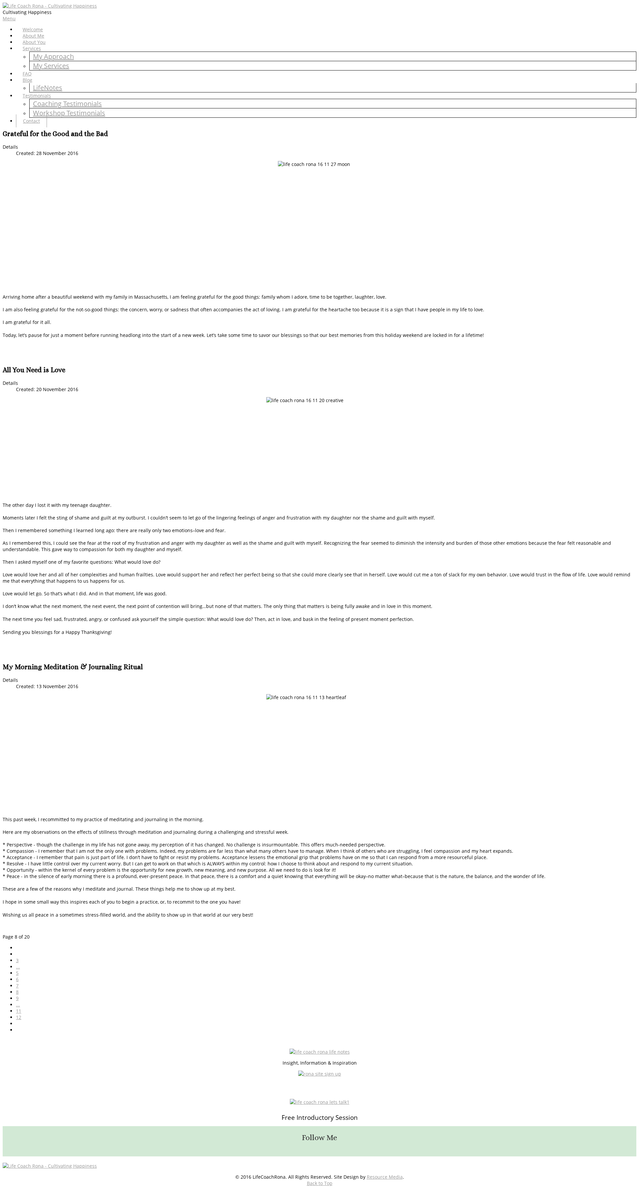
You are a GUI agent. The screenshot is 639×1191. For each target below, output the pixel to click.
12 (18, 1017)
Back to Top (319, 1183)
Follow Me (319, 1137)
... (18, 967)
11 (18, 1011)
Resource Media (385, 1177)
